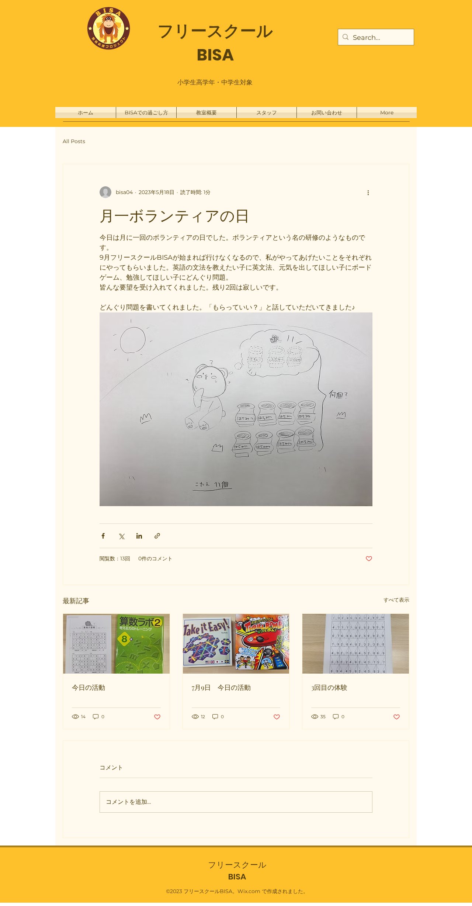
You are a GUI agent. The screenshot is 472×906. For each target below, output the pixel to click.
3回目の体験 (329, 687)
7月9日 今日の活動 (221, 687)
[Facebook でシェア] (103, 535)
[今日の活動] (116, 644)
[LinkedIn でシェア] (139, 535)
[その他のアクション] (368, 192)
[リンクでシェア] (157, 535)
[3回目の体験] (355, 644)
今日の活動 (88, 687)
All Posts (74, 141)
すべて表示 (396, 599)
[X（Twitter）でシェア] (121, 535)
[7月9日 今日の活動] (236, 644)
